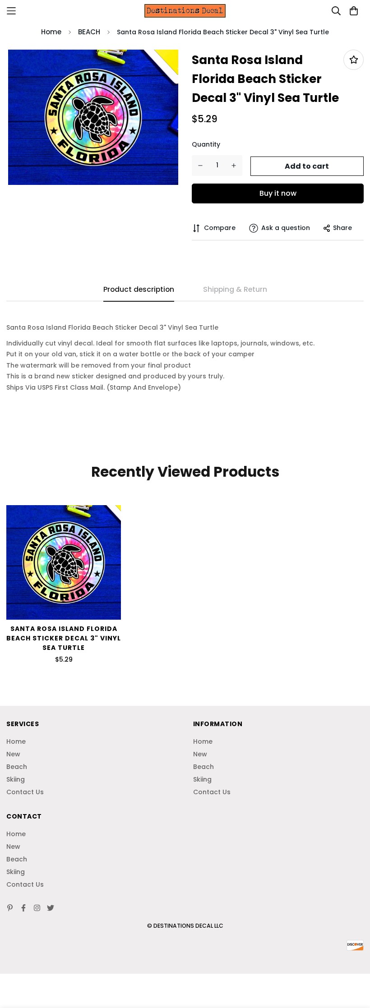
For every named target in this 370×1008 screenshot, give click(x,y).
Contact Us (25, 791)
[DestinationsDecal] (185, 10)
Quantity (206, 144)
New (13, 754)
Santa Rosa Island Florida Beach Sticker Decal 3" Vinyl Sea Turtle (63, 638)
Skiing (15, 779)
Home (51, 32)
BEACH (89, 32)
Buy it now (277, 193)
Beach (16, 766)
